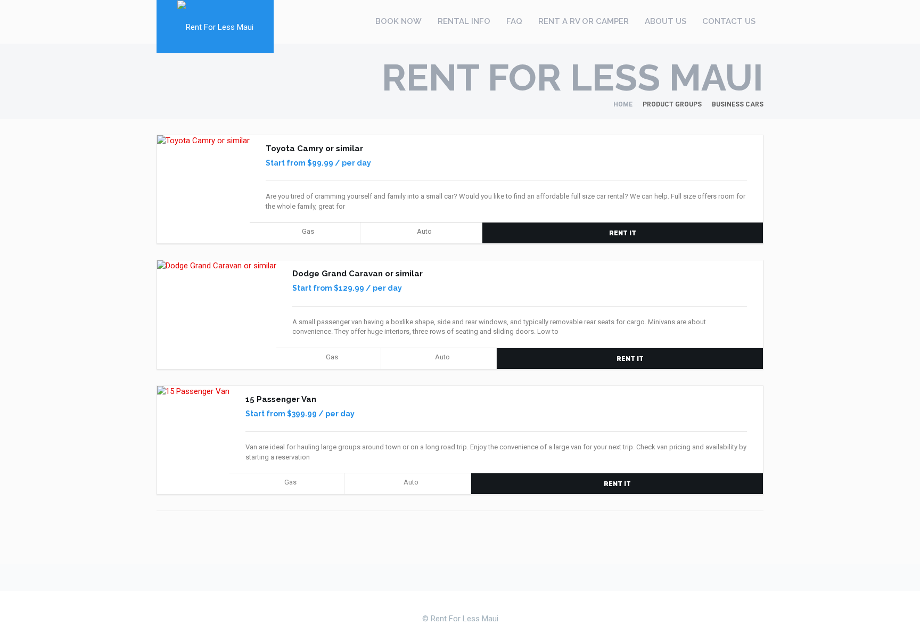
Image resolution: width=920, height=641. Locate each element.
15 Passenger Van (280, 399)
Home (622, 104)
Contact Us (728, 21)
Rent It (622, 233)
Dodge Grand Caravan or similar (357, 273)
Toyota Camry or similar (314, 148)
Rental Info (464, 21)
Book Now (398, 21)
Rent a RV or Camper (583, 21)
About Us (665, 21)
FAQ (514, 21)
